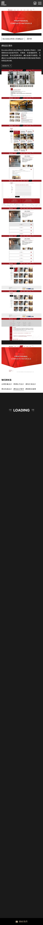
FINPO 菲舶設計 (4, 3)
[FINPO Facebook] (35, 3)
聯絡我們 (23, 921)
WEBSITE (5, 66)
